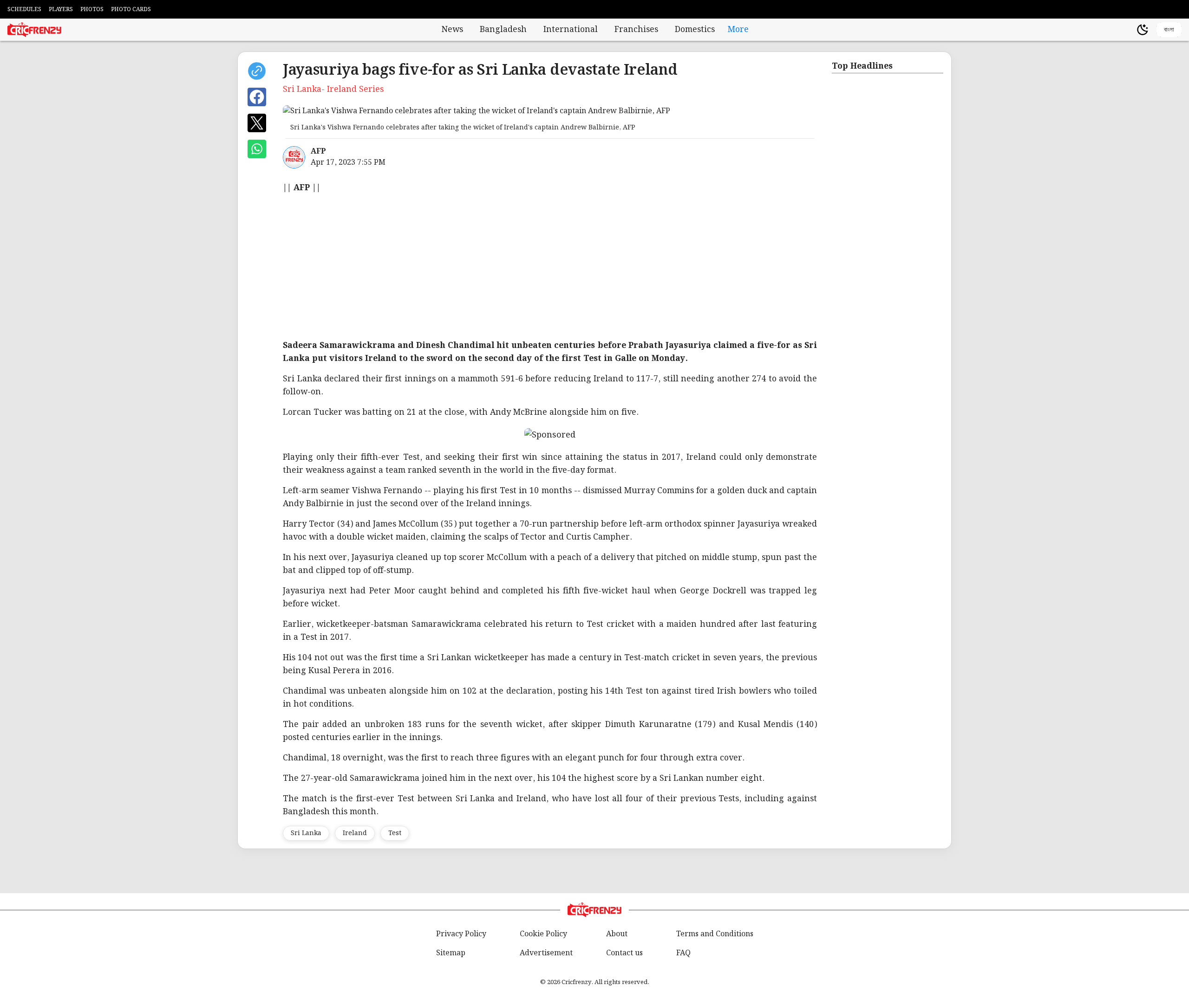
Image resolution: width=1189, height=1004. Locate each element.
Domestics (695, 29)
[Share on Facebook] (257, 97)
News (452, 29)
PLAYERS (61, 9)
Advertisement (546, 953)
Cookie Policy (543, 934)
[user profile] (1127, 30)
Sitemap (450, 953)
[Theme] (1142, 29)
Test (394, 833)
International (570, 29)
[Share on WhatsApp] (257, 149)
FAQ (683, 953)
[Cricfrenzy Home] (34, 29)
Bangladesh (503, 29)
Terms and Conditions (714, 934)
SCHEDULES (24, 9)
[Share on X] (257, 123)
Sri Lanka (306, 833)
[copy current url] (257, 71)
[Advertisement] (561, 267)
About (616, 934)
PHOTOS (92, 9)
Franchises (636, 29)
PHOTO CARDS (131, 9)
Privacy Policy (461, 934)
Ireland (355, 833)
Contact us (624, 953)
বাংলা (1169, 29)
